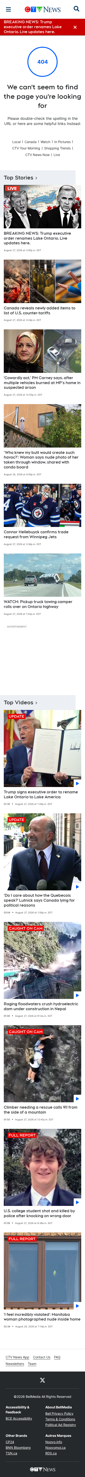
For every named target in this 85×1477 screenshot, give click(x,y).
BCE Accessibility (19, 1418)
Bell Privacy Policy (59, 1413)
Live (57, 155)
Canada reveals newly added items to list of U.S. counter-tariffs (39, 310)
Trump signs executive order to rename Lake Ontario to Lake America (41, 794)
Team (32, 1364)
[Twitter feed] (42, 1380)
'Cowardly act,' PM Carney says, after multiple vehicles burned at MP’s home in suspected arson (42, 383)
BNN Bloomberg (18, 1448)
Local (16, 142)
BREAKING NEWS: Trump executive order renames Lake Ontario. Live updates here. (37, 238)
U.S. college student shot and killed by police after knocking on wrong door (39, 1213)
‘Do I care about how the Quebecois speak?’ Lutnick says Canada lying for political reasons (39, 900)
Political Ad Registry (60, 1425)
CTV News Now (37, 155)
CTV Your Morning (26, 148)
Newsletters (15, 1364)
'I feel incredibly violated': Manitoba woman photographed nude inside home (42, 1317)
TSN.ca (11, 1453)
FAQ (57, 1357)
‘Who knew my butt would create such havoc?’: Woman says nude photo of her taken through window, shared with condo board (41, 459)
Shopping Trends (57, 148)
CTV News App (17, 1357)
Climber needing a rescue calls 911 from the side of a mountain (40, 1110)
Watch (45, 142)
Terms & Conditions (60, 1419)
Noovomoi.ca (55, 1448)
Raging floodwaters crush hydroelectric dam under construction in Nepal (41, 1006)
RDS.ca (51, 1453)
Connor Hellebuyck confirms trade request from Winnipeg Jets (36, 534)
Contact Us (41, 1357)
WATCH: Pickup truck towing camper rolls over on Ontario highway (38, 604)
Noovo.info (53, 1442)
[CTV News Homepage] (42, 9)
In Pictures (62, 142)
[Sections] (8, 9)
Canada (31, 142)
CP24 (10, 1442)
